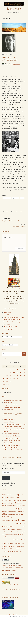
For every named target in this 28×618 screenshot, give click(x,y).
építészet (11, 549)
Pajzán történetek (9, 420)
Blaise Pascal (7, 312)
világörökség (17, 543)
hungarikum (4, 505)
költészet (5, 517)
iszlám (11, 509)
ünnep (15, 551)
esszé (21, 497)
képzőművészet (15, 514)
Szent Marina (8, 315)
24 (14, 378)
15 (7, 375)
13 (24, 372)
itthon (14, 509)
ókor (11, 551)
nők (9, 532)
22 (7, 378)
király (22, 512)
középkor (16, 517)
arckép (15, 494)
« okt (3, 384)
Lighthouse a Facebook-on (11, 589)
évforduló (4, 551)
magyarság (6, 520)
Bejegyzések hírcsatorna (11, 405)
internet (23, 505)
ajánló (4, 495)
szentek (20, 534)
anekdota (9, 494)
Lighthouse (14, 8)
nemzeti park (17, 526)
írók (8, 551)
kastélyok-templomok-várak (11, 512)
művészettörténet (8, 527)
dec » (7, 384)
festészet (5, 500)
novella (23, 526)
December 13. (14, 585)
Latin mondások (9, 422)
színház (18, 537)
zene (23, 543)
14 (3, 375)
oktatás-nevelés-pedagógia (17, 211)
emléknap (12, 497)
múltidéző (20, 523)
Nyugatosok (6, 529)
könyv (10, 517)
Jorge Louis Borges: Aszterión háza (15, 424)
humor (20, 503)
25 (17, 378)
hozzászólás (20, 248)
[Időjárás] (8, 608)
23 (10, 378)
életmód (6, 549)
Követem (6, 478)
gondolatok (5, 211)
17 (14, 375)
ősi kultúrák (19, 551)
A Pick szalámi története (11, 434)
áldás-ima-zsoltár (19, 546)
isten (9, 509)
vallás (23, 540)
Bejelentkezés (8, 402)
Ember (11, 54)
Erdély (17, 497)
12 (20, 372)
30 (10, 381)
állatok (3, 549)
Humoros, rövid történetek (12, 427)
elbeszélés (5, 498)
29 (7, 381)
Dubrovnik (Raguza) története (13, 450)
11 (17, 372)
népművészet (13, 529)
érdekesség (18, 549)
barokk (21, 494)
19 (21, 375)
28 (3, 381)
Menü (8, 18)
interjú (20, 505)
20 (24, 375)
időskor (16, 505)
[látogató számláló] (17, 578)
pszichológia (9, 534)
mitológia (13, 524)
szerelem (4, 537)
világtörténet (10, 543)
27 (24, 378)
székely (14, 537)
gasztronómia (6, 503)
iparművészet (4, 509)
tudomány (16, 540)
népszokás (19, 529)
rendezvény (15, 534)
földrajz (24, 500)
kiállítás (4, 514)
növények (4, 532)
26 (21, 378)
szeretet (9, 537)
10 (14, 372)
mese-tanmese (6, 524)
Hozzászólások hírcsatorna (12, 407)
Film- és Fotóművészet (15, 500)
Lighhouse (16, 64)
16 (10, 375)
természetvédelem (7, 540)
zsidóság (13, 546)
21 (3, 378)
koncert (9, 514)
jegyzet (19, 508)
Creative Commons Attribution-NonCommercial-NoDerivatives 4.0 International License (13, 568)
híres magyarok (11, 505)
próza (4, 534)
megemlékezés (18, 520)
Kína (22, 514)
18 (17, 375)
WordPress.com (8, 409)
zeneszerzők (6, 546)
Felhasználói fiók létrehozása (13, 400)
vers (4, 543)
